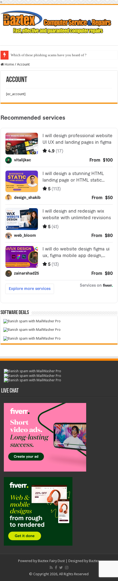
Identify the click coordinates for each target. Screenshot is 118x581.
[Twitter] (61, 567)
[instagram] (66, 567)
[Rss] (51, 567)
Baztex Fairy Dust (51, 561)
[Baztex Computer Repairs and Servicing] (59, 21)
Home (9, 64)
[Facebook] (56, 567)
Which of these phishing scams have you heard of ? (48, 55)
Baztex (94, 561)
